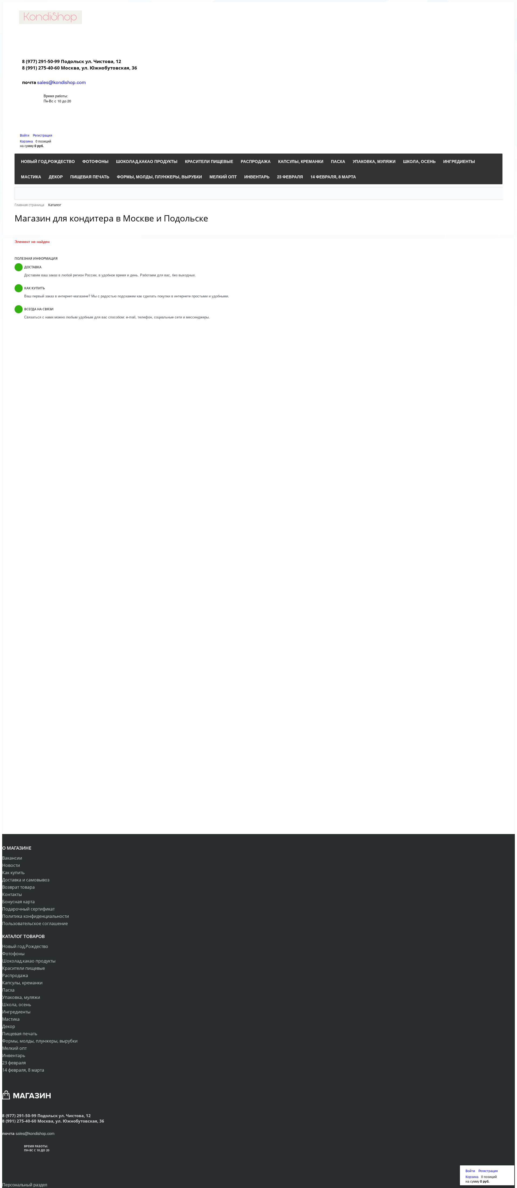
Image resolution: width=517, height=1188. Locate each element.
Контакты (12, 894)
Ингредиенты (16, 1012)
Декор (8, 1026)
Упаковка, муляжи (21, 997)
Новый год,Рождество (25, 946)
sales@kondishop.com (61, 82)
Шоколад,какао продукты (28, 961)
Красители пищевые (23, 968)
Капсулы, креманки (22, 983)
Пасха (8, 990)
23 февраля (14, 1063)
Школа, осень (16, 1005)
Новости (11, 865)
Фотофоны (13, 954)
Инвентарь (13, 1055)
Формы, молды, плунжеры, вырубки (40, 1041)
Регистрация (42, 135)
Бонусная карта (18, 902)
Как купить (13, 873)
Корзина (26, 141)
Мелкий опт (14, 1048)
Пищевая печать (19, 1034)
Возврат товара (18, 887)
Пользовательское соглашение (35, 923)
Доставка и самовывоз (26, 880)
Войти (25, 135)
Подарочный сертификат (28, 909)
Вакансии (12, 858)
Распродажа (15, 975)
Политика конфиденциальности (35, 916)
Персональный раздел (24, 1185)
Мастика (11, 1019)
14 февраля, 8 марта (23, 1070)
